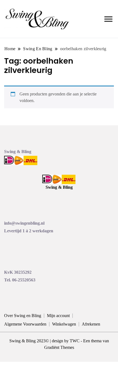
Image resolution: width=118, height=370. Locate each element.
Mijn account (58, 315)
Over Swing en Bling (22, 315)
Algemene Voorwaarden (25, 324)
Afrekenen (91, 324)
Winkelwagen (64, 324)
